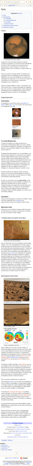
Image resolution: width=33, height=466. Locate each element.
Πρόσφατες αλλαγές (6, 446)
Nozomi (8, 359)
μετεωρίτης (12, 253)
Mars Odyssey (23, 364)
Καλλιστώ (26, 433)
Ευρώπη (20, 433)
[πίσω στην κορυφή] (16, 453)
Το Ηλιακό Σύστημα (18, 423)
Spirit (20, 395)
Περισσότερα (11, 5)
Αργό (14, 104)
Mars (28, 359)
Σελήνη (13, 433)
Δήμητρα (17, 431)
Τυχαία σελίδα (4, 448)
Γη (24, 427)
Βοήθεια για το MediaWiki (7, 449)
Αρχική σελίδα (4, 445)
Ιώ (23, 433)
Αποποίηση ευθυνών (25, 464)
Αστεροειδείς (10, 436)
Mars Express (10, 381)
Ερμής (18, 427)
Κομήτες (15, 436)
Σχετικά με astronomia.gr (15, 464)
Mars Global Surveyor (13, 357)
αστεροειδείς (18, 200)
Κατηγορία (4, 440)
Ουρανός (23, 429)
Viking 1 (23, 355)
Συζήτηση (6, 5)
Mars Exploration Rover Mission (15, 391)
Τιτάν (16, 433)
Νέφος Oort (25, 436)
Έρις (25, 431)
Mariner (20, 359)
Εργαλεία (30, 5)
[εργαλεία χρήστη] (30, 1)
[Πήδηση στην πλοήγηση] (2, 1)
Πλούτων (22, 431)
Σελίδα (2, 5)
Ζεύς (15, 429)
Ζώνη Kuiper (20, 436)
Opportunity (26, 395)
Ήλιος (20, 425)
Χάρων (30, 433)
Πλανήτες (10, 440)
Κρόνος (18, 429)
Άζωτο (10, 104)
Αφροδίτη (22, 427)
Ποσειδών (27, 429)
